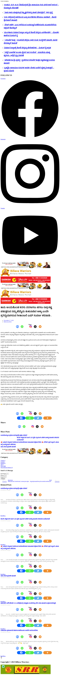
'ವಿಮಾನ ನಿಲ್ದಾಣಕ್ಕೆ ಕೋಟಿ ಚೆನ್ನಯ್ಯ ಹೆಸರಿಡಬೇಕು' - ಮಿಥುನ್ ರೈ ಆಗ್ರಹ (27, 48)
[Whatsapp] (21, 326)
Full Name (3, 473)
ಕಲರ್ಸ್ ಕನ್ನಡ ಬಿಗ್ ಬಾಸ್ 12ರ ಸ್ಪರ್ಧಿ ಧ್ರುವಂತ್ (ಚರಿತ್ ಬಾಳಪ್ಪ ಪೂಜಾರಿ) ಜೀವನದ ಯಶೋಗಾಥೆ (25, 519)
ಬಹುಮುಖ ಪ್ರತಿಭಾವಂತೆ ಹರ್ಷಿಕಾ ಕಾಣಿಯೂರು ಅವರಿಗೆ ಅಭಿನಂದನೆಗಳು (19, 630)
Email (2, 477)
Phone (2, 475)
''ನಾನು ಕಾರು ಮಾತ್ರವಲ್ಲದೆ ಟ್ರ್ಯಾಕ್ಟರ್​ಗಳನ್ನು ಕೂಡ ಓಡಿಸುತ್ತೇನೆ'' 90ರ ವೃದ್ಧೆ (28, 12)
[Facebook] (16, 326)
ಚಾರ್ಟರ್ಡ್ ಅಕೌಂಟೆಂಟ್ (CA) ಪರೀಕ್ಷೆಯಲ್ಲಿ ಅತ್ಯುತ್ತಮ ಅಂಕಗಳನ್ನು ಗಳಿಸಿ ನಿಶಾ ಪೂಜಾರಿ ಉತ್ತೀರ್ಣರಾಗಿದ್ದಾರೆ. (28, 603)
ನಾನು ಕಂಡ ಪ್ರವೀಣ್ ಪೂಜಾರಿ (8, 446)
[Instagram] (29, 326)
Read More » (3, 515)
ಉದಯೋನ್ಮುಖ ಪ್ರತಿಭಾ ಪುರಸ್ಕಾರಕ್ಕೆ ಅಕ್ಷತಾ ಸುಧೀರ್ (14, 435)
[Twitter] (38, 418)
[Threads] (34, 326)
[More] (39, 326)
